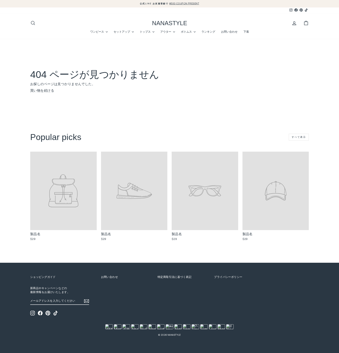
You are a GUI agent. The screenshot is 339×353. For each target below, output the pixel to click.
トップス (145, 31)
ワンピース (97, 31)
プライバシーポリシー (228, 277)
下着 (246, 31)
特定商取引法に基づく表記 (174, 277)
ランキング (208, 31)
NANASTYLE (169, 23)
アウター (166, 31)
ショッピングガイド (43, 277)
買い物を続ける (42, 90)
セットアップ (122, 31)
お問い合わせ (229, 31)
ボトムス (187, 31)
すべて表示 (299, 137)
